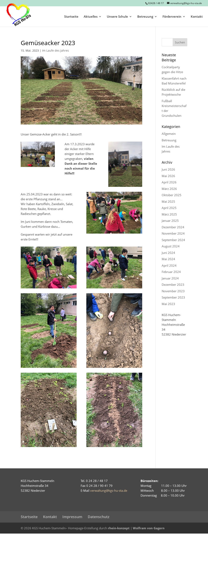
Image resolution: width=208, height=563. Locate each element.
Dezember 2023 (173, 285)
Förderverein (171, 16)
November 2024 (173, 233)
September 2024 (173, 240)
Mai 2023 (168, 304)
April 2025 (169, 208)
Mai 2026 (168, 176)
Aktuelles (91, 16)
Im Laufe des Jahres (55, 50)
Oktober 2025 (171, 195)
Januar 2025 (170, 221)
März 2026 (169, 189)
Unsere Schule (117, 16)
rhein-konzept (119, 528)
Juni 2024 (168, 253)
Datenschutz (98, 516)
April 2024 (169, 265)
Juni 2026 (168, 169)
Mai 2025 (168, 201)
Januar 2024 (170, 278)
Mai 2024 (168, 259)
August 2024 (171, 246)
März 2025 (169, 214)
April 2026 (169, 182)
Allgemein (169, 134)
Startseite (71, 16)
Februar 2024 (171, 272)
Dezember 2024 (173, 227)
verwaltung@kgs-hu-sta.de (108, 490)
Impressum (72, 516)
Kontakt (197, 16)
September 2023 (173, 297)
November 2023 (173, 291)
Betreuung (145, 16)
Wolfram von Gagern (149, 528)
